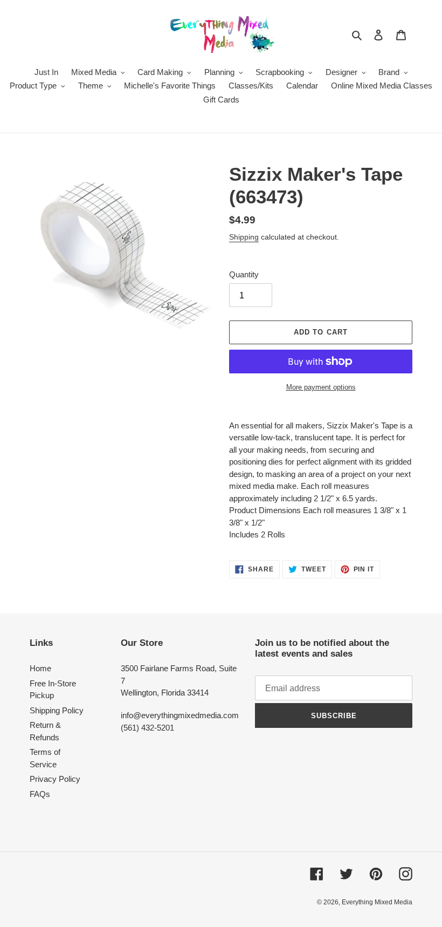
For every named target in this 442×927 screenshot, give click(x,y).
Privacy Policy (55, 778)
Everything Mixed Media (377, 902)
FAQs (40, 794)
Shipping (244, 237)
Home (40, 668)
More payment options (321, 387)
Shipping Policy (57, 710)
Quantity (244, 274)
